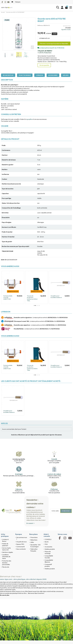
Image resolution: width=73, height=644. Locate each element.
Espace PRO (20, 544)
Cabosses (18, 489)
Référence (40, 25)
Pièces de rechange (48, 552)
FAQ (46, 544)
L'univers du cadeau (54, 474)
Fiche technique (25, 75)
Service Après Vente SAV (6, 549)
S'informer (54, 489)
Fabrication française (33, 550)
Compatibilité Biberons (49, 561)
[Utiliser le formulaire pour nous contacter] (12, 2)
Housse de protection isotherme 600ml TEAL (32, 298)
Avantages (19, 474)
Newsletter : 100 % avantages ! (35, 545)
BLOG (47, 542)
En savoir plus (8, 75)
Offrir (32, 542)
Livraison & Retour (5, 540)
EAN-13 (3, 260)
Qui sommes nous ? (21, 538)
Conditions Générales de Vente (6, 556)
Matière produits (50, 549)
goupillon (29, 119)
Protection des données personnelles (6, 562)
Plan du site (5, 567)
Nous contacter (21, 549)
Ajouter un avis (66, 29)
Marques (17, 2)
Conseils (54, 459)
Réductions (33, 540)
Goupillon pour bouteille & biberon (56, 296)
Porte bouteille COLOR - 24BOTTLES (7, 297)
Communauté (20, 546)
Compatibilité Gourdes (49, 557)
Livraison (39, 75)
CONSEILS (48, 539)
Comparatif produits (48, 565)
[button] (33, 305)
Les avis (65, 75)
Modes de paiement (5, 544)
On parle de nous (21, 542)
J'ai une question (44, 65)
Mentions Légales (7, 552)
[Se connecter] (62, 7)
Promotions (33, 537)
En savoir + (30, 523)
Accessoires (53, 75)
